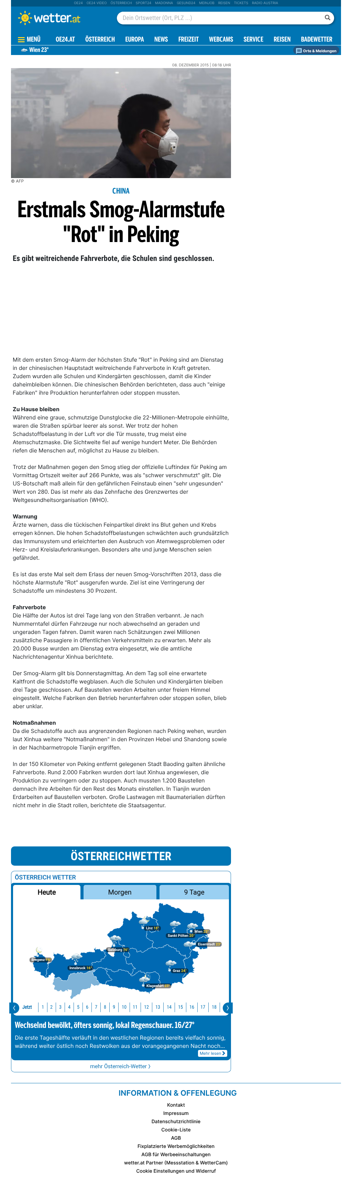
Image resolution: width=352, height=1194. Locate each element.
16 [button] (191, 1007)
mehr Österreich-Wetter (118, 1066)
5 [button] (78, 1007)
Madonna (164, 3)
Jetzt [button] (27, 1007)
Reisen (224, 3)
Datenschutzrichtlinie (176, 1122)
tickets (241, 3)
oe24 (78, 3)
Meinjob (206, 3)
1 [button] (43, 1007)
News (161, 40)
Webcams (221, 40)
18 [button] (214, 1007)
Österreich (121, 3)
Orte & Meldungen (319, 50)
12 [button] (146, 1007)
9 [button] (114, 1007)
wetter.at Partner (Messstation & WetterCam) (176, 1163)
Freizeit (188, 40)
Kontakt (176, 1105)
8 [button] (105, 1007)
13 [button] (157, 1007)
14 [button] (169, 1007)
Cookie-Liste (175, 1130)
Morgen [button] (120, 892)
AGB (176, 1138)
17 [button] (202, 1007)
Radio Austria (265, 3)
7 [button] (96, 1007)
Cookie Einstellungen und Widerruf (176, 1171)
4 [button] (69, 1007)
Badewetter (316, 40)
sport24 (143, 3)
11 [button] (135, 1007)
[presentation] (14, 1008)
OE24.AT (65, 40)
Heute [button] (46, 892)
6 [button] (87, 1007)
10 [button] (124, 1007)
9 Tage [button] (194, 892)
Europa (134, 40)
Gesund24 (186, 3)
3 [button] (60, 1007)
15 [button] (180, 1007)
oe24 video (97, 3)
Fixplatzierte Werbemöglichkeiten (176, 1146)
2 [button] (51, 1007)
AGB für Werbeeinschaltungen (175, 1155)
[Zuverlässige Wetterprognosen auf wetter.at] (60, 18)
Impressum (176, 1113)
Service (253, 40)
